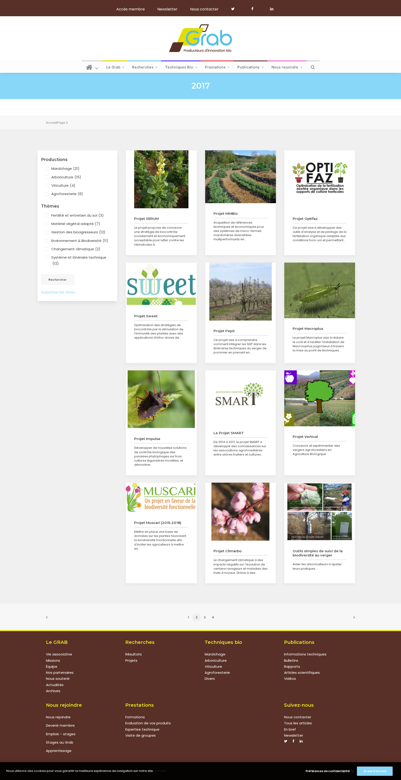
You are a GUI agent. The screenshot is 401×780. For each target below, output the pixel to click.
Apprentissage (58, 750)
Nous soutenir (58, 678)
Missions (53, 660)
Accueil (51, 122)
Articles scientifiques (302, 672)
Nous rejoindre (285, 67)
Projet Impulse (147, 439)
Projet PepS (224, 331)
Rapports (292, 666)
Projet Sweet (146, 316)
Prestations (215, 67)
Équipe (51, 666)
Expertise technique (142, 729)
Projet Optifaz (305, 218)
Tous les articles (298, 723)
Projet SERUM (146, 218)
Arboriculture (66, 177)
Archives (53, 690)
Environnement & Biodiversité (79, 240)
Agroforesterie (67, 193)
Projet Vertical (305, 436)
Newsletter (167, 9)
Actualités (55, 684)
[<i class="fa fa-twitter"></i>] (235, 9)
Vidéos (290, 678)
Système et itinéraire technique (78, 260)
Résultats (133, 654)
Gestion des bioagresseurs (78, 232)
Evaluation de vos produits (148, 723)
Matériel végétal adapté (75, 223)
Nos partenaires (60, 672)
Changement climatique (75, 249)
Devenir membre (60, 725)
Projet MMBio (225, 213)
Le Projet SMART (228, 433)
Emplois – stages (60, 734)
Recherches (143, 67)
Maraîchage (65, 168)
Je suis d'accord (374, 771)
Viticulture (63, 185)
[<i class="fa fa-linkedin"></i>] (271, 9)
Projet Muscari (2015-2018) (157, 522)
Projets (131, 660)
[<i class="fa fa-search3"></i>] (313, 66)
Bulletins (291, 660)
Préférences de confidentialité (328, 771)
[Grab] (200, 38)
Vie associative (59, 654)
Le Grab (113, 67)
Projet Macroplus (308, 328)
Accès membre (130, 9)
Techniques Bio (179, 67)
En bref (290, 729)
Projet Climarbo (227, 551)
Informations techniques (305, 654)
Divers (210, 678)
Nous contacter (204, 9)
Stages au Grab (59, 742)
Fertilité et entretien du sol (77, 215)
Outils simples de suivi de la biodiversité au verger (318, 553)
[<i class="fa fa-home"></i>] (92, 66)
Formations (135, 717)
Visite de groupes (140, 735)
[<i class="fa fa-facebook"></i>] (254, 9)
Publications (248, 67)
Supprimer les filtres (58, 292)
